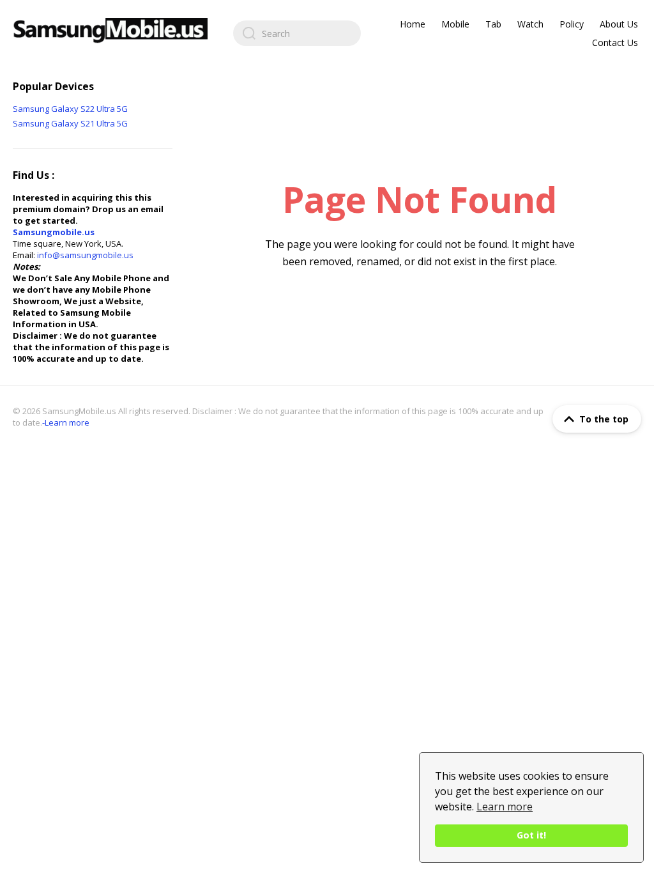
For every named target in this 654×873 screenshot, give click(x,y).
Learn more (504, 807)
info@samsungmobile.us (85, 255)
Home (412, 24)
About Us (619, 24)
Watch (530, 24)
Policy (571, 24)
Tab (493, 24)
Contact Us (615, 42)
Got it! (531, 835)
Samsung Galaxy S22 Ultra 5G (70, 108)
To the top (603, 419)
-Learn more (65, 422)
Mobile (455, 24)
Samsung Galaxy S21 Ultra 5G (70, 123)
